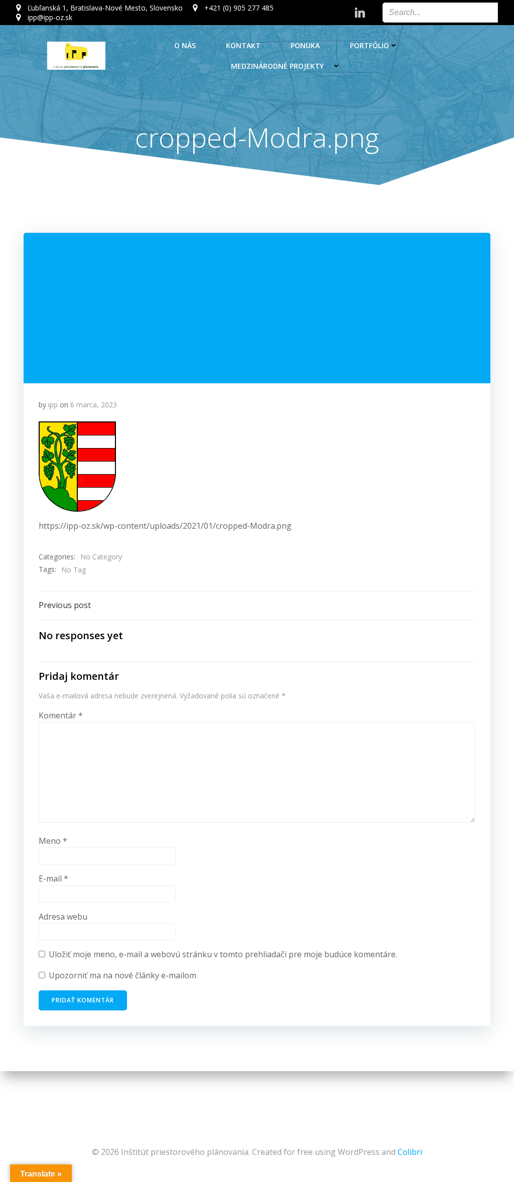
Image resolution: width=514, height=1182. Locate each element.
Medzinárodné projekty (277, 66)
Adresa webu (63, 916)
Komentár (61, 715)
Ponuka (305, 45)
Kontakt (243, 45)
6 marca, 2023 (93, 404)
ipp (53, 404)
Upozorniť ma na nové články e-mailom (122, 975)
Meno (53, 840)
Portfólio (369, 45)
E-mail (53, 878)
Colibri (410, 1151)
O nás (185, 45)
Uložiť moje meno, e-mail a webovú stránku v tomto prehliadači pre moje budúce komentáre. (223, 954)
